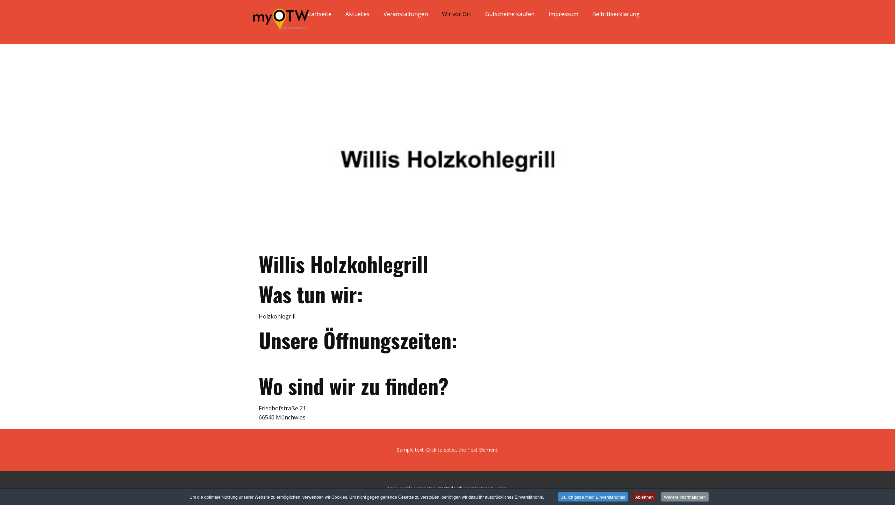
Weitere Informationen (685, 497)
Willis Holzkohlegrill (343, 263)
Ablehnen (644, 497)
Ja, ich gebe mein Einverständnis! (593, 497)
